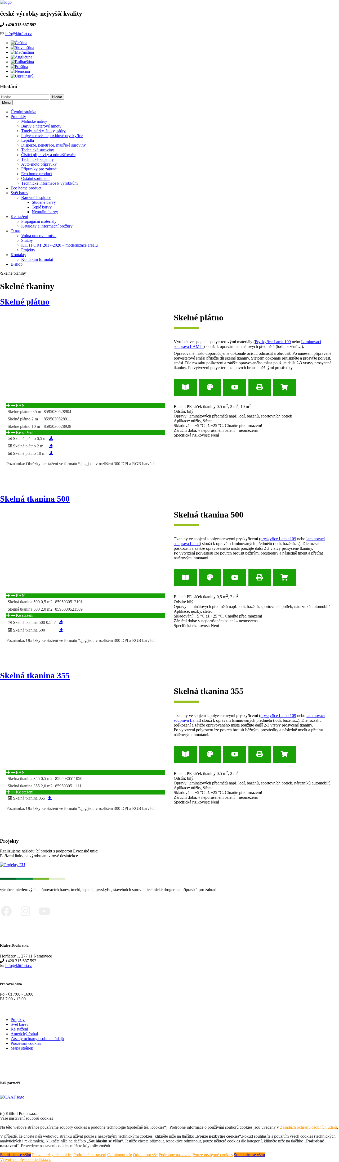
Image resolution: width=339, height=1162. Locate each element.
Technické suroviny (37, 150)
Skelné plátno (25, 301)
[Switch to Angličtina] (21, 57)
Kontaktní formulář (37, 259)
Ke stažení (19, 216)
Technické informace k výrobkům (49, 183)
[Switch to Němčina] (20, 71)
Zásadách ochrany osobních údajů (308, 1127)
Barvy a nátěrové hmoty (41, 126)
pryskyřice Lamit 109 (278, 539)
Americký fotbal (24, 1034)
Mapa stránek (22, 1048)
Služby (27, 240)
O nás (15, 231)
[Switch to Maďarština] (22, 52)
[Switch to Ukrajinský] (22, 76)
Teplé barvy (42, 207)
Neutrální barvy (45, 212)
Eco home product (36, 173)
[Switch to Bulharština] (22, 62)
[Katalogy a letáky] (185, 387)
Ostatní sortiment (35, 178)
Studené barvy (44, 202)
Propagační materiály (38, 221)
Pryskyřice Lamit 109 (273, 341)
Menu (6, 103)
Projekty (28, 250)
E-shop (17, 264)
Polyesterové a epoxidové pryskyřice (52, 135)
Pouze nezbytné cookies (52, 1154)
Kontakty (18, 254)
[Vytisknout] (259, 387)
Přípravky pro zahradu (40, 169)
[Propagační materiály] (210, 387)
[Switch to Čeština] (19, 42)
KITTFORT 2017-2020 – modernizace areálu (59, 245)
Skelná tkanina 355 (35, 675)
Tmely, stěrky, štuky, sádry (43, 131)
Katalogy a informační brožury (47, 226)
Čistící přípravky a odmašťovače (48, 154)
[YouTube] (234, 387)
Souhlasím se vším (15, 1154)
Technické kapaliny (37, 159)
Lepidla (27, 140)
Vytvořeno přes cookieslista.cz (25, 1159)
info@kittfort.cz (18, 33)
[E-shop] (284, 387)
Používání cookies (26, 1043)
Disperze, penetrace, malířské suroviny (53, 145)
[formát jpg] (51, 438)
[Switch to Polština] (19, 66)
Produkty (18, 116)
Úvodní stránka (23, 112)
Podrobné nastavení (89, 1154)
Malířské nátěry (34, 121)
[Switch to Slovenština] (22, 47)
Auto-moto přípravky (39, 164)
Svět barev (19, 192)
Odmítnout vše (119, 1154)
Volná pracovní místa (38, 235)
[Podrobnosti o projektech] (12, 865)
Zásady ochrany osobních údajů (37, 1038)
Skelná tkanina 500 (35, 498)
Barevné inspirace (36, 197)
